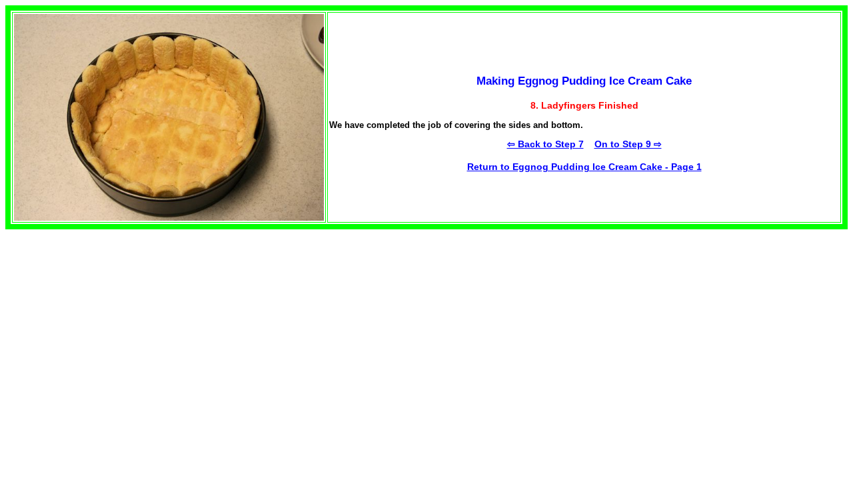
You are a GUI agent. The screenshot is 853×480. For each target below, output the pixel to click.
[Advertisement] (105, 312)
